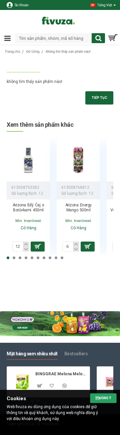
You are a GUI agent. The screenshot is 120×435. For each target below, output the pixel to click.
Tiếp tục (99, 98)
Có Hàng (28, 228)
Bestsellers (76, 353)
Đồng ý (103, 398)
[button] (8, 257)
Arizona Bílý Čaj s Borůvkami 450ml (28, 208)
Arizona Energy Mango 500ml (78, 208)
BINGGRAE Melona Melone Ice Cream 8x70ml (61, 374)
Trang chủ (12, 51)
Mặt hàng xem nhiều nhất (32, 353)
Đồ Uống (33, 51)
